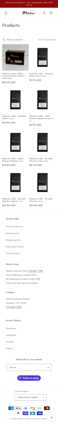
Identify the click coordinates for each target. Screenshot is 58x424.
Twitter (9, 348)
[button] (6, 13)
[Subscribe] (48, 367)
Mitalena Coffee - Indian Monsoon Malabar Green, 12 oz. (41, 118)
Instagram (11, 335)
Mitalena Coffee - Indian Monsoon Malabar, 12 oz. (12, 160)
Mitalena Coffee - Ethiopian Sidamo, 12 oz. (14, 117)
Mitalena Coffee (24, 419)
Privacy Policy (13, 253)
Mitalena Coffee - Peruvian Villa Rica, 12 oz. (40, 200)
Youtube (10, 341)
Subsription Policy (15, 246)
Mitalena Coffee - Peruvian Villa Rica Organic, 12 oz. (13, 200)
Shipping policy (13, 240)
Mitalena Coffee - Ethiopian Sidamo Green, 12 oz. (41, 75)
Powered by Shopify (39, 419)
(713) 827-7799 (35, 270)
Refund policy (13, 233)
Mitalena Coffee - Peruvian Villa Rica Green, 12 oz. (40, 160)
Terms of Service (14, 226)
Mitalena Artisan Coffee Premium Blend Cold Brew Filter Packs (13, 76)
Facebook (11, 328)
